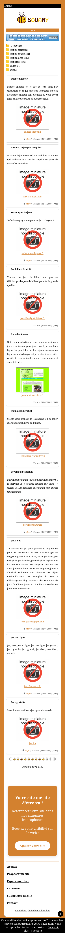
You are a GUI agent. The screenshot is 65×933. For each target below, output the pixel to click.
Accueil (12, 866)
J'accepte (36, 930)
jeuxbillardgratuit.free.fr (32, 456)
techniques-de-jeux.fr (33, 253)
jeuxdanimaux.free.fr (32, 395)
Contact (12, 903)
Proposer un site (18, 874)
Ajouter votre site (32, 846)
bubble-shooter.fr (32, 131)
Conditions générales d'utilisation (32, 910)
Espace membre (18, 881)
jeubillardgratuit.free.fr (32, 318)
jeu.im (32, 743)
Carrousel (14, 888)
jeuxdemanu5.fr (32, 686)
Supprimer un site (19, 895)
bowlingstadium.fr (32, 524)
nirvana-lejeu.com (32, 196)
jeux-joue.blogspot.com (32, 621)
